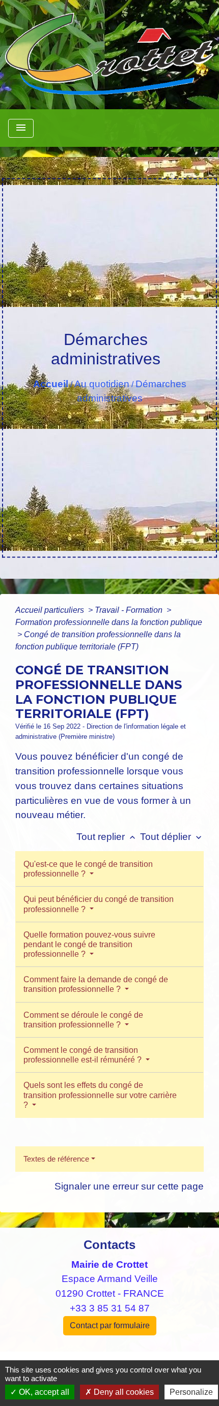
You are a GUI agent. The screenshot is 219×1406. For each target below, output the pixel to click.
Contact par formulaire (110, 1325)
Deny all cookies (123, 1392)
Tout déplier (172, 836)
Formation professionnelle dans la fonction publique (108, 622)
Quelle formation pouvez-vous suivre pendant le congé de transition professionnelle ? (89, 944)
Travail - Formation (130, 610)
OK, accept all (43, 1392)
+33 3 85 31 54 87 (110, 1308)
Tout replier (107, 836)
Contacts (109, 1245)
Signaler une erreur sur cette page (129, 1186)
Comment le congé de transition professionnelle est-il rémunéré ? (83, 1055)
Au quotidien (101, 384)
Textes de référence (56, 1158)
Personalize (191, 1392)
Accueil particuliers (50, 610)
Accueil (50, 384)
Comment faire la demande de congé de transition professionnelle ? (95, 984)
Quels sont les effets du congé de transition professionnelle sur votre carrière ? (100, 1095)
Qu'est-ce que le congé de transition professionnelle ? (88, 869)
